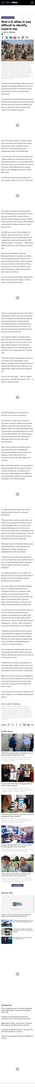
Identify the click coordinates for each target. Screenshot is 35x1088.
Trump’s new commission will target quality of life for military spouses (16, 785)
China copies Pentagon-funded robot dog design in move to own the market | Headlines (23, 930)
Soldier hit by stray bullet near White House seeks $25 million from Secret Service (16, 875)
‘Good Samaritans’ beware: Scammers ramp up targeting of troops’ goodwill (17, 815)
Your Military (7, 18)
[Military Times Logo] (11, 2)
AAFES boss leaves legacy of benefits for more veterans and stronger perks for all (17, 754)
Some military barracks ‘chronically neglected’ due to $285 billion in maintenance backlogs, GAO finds (16, 1010)
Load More (17, 885)
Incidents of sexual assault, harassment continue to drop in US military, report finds (15, 1018)
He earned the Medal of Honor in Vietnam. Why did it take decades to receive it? (17, 1030)
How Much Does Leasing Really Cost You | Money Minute (22, 938)
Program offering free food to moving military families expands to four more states (16, 846)
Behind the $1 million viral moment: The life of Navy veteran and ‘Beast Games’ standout (16, 1024)
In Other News (6, 731)
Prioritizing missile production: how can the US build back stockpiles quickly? (23, 921)
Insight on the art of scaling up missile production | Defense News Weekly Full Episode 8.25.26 (16, 915)
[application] (17, 904)
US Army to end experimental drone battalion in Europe (17, 1037)
